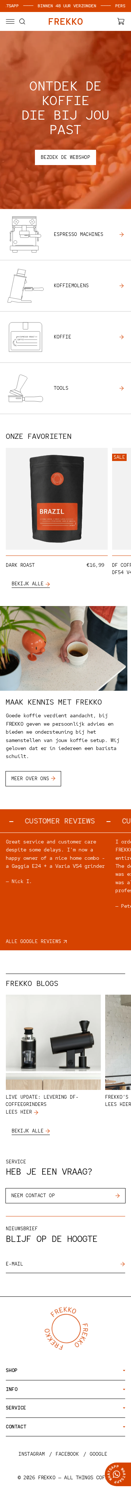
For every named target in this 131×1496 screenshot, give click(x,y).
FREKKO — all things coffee (76, 1477)
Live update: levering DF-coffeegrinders (42, 1101)
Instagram (32, 1454)
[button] (10, 21)
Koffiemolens (71, 285)
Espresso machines (78, 234)
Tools (61, 388)
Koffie (62, 337)
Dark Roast (20, 565)
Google (98, 1454)
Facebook (67, 1454)
